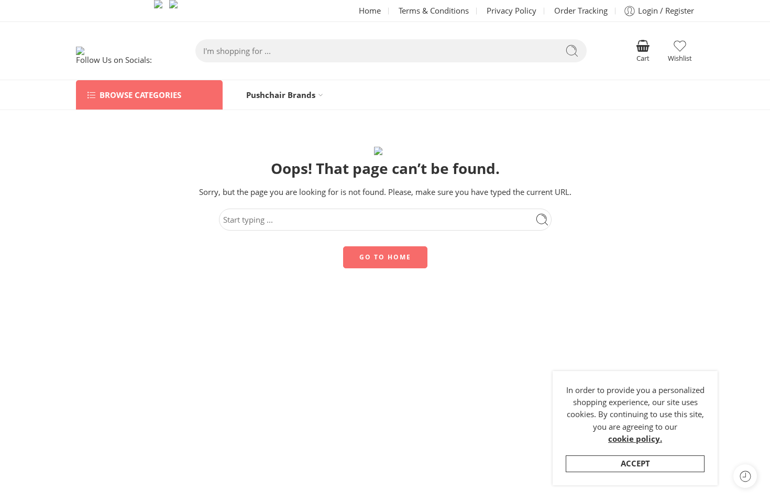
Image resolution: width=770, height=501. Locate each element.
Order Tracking (581, 11)
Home (370, 11)
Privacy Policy (511, 11)
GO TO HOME (385, 257)
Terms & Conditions (434, 11)
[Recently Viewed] (745, 476)
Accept (635, 464)
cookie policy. (635, 439)
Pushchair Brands (280, 95)
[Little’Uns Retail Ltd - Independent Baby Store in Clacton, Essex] (114, 51)
